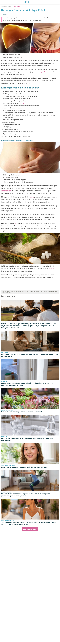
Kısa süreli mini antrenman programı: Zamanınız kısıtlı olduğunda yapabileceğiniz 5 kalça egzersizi (25, 495)
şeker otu (52, 268)
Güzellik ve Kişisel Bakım (8, 465)
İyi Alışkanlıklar (16, 6)
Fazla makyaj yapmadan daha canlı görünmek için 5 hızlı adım (24, 467)
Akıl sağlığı (4, 322)
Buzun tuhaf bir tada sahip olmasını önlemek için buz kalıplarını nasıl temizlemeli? (27, 439)
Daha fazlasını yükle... (30, 529)
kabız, (24, 103)
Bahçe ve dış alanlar (7, 410)
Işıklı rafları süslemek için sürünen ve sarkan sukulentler (22, 412)
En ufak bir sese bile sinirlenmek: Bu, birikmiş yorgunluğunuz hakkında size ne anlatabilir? (29, 355)
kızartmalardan (6, 191)
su (15, 223)
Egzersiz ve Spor (6, 492)
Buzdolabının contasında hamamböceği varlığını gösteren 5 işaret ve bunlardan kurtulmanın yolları (27, 384)
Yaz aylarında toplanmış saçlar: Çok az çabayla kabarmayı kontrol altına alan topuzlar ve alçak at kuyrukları (28, 523)
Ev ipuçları (4, 381)
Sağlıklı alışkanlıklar (6, 6)
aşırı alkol (43, 72)
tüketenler (31, 197)
